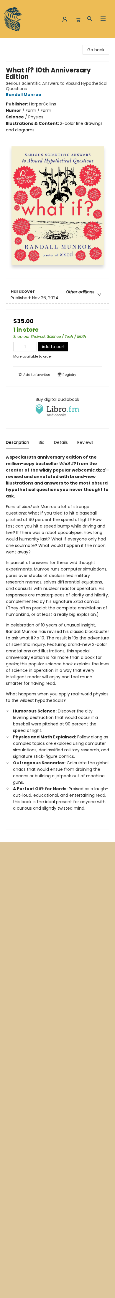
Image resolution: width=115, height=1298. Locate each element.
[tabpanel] (57, 641)
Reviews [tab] (85, 442)
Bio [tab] (42, 442)
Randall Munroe (23, 94)
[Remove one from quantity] (17, 346)
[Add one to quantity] (33, 346)
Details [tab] (61, 442)
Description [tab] (17, 442)
